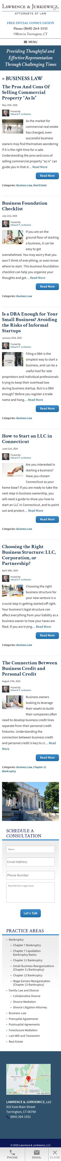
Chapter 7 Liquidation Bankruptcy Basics (27, 953)
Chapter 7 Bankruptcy (27, 945)
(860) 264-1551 (36, 28)
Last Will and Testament (24, 1036)
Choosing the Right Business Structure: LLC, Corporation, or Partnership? (29, 555)
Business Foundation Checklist (24, 206)
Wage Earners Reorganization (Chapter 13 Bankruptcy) (31, 983)
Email (37, 1154)
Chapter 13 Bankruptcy (27, 975)
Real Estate (40, 185)
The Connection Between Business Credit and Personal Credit (29, 668)
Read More (39, 167)
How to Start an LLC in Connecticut (27, 439)
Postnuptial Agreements (24, 1024)
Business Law (24, 185)
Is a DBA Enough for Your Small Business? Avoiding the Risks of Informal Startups (30, 322)
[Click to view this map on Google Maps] (28, 1093)
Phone (12, 1154)
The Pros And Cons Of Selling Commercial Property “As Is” (26, 92)
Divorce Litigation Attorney (30, 1007)
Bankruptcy (16, 940)
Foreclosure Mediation (23, 1030)
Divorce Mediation (24, 1002)
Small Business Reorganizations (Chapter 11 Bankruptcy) (33, 968)
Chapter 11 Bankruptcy (27, 960)
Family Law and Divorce (24, 990)
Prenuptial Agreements (23, 1019)
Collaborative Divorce (26, 996)
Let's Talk (30, 913)
